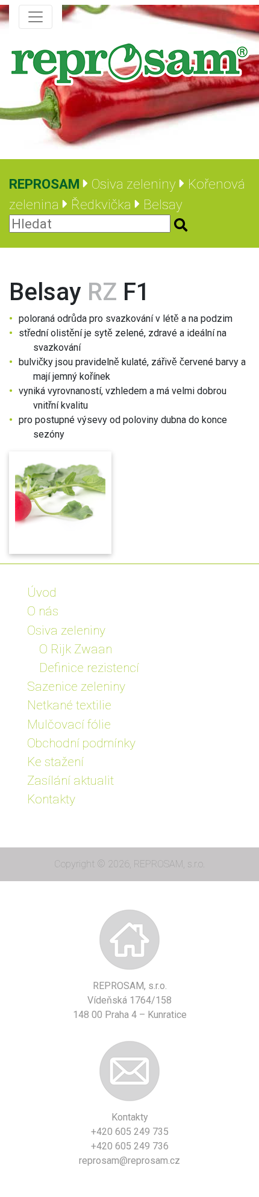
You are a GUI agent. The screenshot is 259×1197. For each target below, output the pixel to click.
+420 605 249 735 (130, 1131)
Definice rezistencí (89, 668)
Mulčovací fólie (69, 724)
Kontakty (51, 799)
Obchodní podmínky (81, 743)
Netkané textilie (69, 705)
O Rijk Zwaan (75, 649)
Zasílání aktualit (70, 780)
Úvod (42, 592)
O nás (42, 611)
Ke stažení (55, 762)
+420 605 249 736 (130, 1146)
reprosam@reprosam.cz (129, 1160)
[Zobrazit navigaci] (35, 17)
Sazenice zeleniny (76, 686)
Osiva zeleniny (66, 630)
